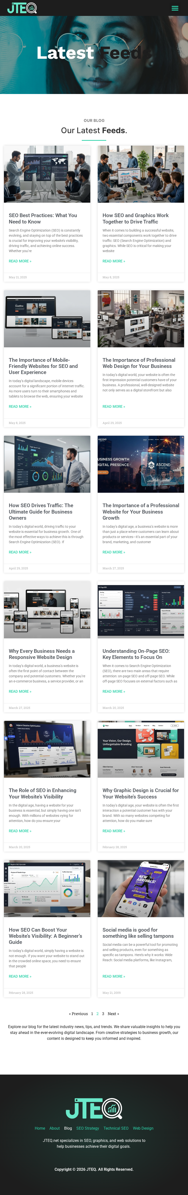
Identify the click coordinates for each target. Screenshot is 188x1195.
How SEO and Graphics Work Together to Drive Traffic (136, 218)
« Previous (78, 1013)
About (54, 1128)
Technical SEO (116, 1128)
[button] (175, 7)
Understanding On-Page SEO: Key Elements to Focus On (136, 654)
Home (40, 1128)
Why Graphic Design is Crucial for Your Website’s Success (141, 793)
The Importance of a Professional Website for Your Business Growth (141, 512)
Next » (113, 1013)
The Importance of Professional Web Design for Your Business (139, 363)
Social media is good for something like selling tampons (138, 933)
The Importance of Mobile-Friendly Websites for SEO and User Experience (43, 366)
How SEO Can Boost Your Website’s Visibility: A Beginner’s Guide (45, 936)
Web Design (143, 1128)
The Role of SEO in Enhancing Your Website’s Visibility (42, 793)
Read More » (20, 261)
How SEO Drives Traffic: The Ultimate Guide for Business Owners (41, 512)
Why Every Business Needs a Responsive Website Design (42, 654)
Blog (68, 1128)
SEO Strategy (87, 1128)
